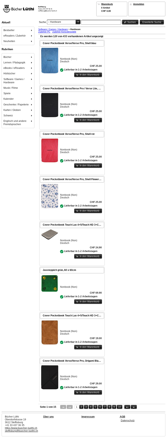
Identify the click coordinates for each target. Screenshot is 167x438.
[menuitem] (18, 30)
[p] (127, 407)
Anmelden (138, 4)
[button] (130, 22)
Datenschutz (128, 420)
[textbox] (101, 22)
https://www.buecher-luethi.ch (21, 428)
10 (119, 407)
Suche (42, 22)
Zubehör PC (44, 31)
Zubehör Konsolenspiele (64, 31)
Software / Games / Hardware (53, 29)
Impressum (88, 416)
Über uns (48, 416)
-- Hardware (54, 22)
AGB (122, 416)
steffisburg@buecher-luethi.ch (21, 430)
